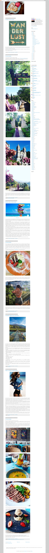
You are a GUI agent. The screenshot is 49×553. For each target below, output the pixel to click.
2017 (32, 53)
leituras (32, 139)
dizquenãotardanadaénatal (35, 123)
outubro (33, 37)
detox (32, 120)
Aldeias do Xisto (33, 102)
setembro (34, 38)
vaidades (33, 166)
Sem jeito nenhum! (34, 75)
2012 (32, 57)
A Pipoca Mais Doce (34, 66)
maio (33, 48)
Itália (32, 137)
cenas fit (33, 113)
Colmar (32, 116)
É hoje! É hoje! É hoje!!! (9, 19)
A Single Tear (33, 97)
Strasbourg (33, 163)
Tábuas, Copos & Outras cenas (23, 58)
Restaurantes (33, 157)
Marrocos (33, 144)
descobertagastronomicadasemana (35, 119)
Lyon (32, 142)
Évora (32, 127)
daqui (18, 217)
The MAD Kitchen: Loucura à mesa (35, 71)
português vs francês (34, 153)
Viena (32, 168)
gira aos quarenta (34, 68)
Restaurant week (33, 156)
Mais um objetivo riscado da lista (11, 370)
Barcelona (33, 109)
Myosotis (33, 94)
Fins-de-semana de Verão (10, 311)
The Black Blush (34, 85)
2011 (32, 58)
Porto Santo (33, 152)
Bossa (28, 425)
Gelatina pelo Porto (34, 135)
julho (33, 46)
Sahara (32, 160)
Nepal (8, 366)
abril (33, 49)
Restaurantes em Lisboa (21, 539)
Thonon (33, 164)
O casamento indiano (34, 88)
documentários (33, 124)
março (33, 50)
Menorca (33, 146)
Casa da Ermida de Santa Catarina (35, 112)
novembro (34, 36)
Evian (32, 126)
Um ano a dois (33, 73)
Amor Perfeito (33, 83)
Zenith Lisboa (16, 249)
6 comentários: (16, 197)
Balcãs (32, 108)
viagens (9, 366)
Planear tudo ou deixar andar (10, 202)
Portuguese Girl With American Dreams (36, 92)
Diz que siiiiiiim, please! (34, 90)
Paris (32, 149)
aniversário (33, 104)
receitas (33, 155)
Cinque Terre (33, 115)
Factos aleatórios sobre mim (35, 128)
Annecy (33, 105)
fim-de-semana (9, 539)
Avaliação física (33, 106)
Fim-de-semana (8, 56)
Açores (32, 101)
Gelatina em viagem (34, 133)
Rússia (32, 159)
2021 (32, 32)
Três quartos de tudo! (34, 80)
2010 (32, 59)
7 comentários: (16, 238)
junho (33, 47)
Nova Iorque (33, 148)
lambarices (33, 138)
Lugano (33, 141)
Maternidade (33, 145)
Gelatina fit (9, 415)
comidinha (33, 117)
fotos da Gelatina (14, 311)
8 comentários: (16, 414)
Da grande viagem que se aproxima (12, 315)
